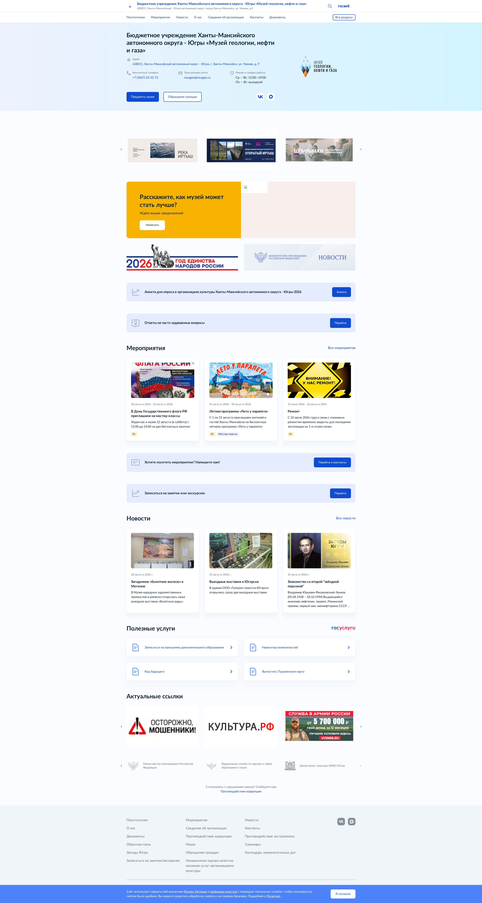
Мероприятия (160, 17)
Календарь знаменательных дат (270, 852)
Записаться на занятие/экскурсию (153, 860)
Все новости (345, 518)
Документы (277, 17)
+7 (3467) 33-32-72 (145, 77)
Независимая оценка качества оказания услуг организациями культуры (210, 866)
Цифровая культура (223, 891)
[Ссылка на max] (351, 821)
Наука (190, 844)
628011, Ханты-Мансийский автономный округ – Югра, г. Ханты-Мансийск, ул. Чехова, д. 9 (196, 64)
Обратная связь (139, 844)
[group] (163, 149)
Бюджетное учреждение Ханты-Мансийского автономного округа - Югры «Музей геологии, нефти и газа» (221, 4)
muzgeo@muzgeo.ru (197, 77)
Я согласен (343, 893)
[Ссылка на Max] (271, 97)
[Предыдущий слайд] (121, 149)
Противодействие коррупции (241, 791)
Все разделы (344, 17)
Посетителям (136, 17)
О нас (198, 17)
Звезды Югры (137, 852)
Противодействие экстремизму (269, 836)
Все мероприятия (341, 348)
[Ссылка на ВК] (261, 97)
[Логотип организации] (130, 6)
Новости (182, 17)
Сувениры (253, 844)
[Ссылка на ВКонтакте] (341, 821)
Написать (152, 225)
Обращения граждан (202, 852)
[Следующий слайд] (360, 149)
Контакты (256, 17)
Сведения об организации (226, 17)
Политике (273, 896)
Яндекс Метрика (195, 891)
